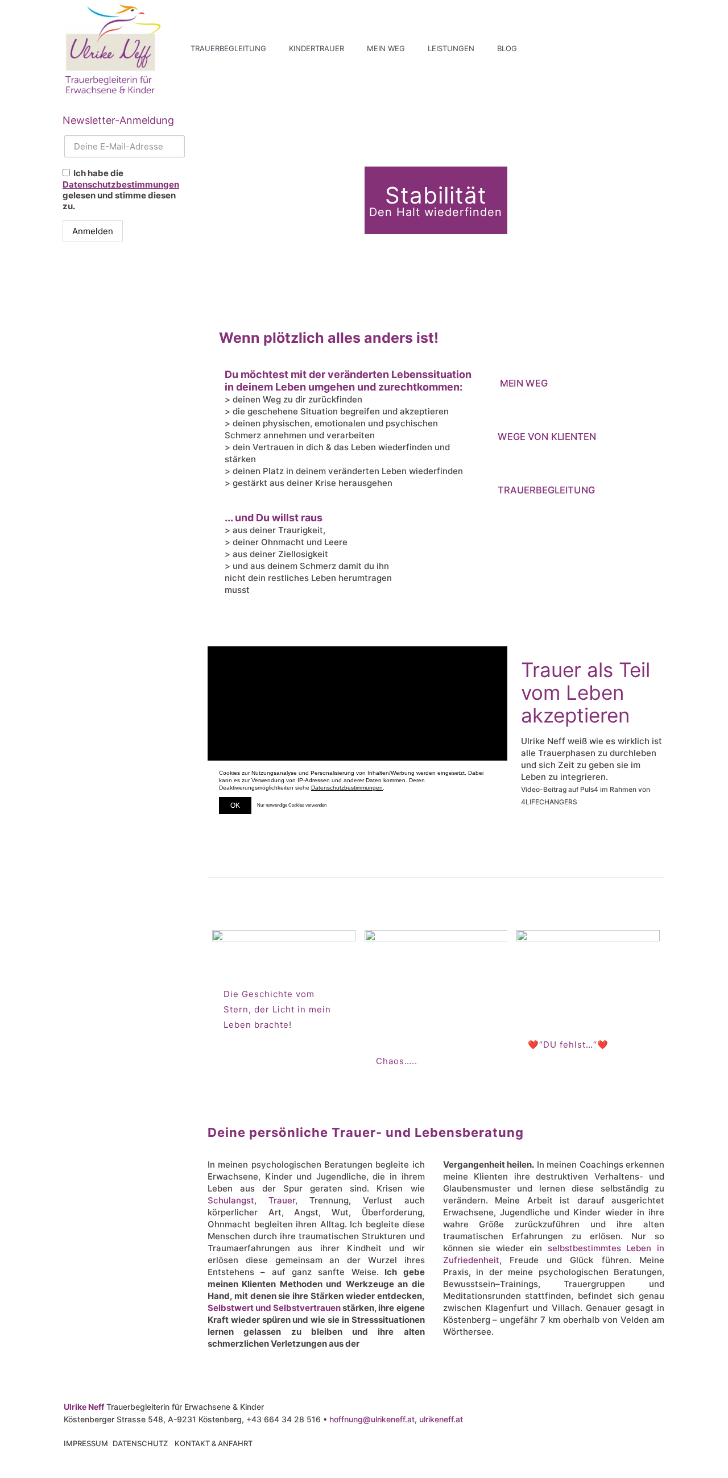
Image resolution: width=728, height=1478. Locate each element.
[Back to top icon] (673, 1455)
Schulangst (231, 1200)
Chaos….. (396, 1061)
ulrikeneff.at (441, 1419)
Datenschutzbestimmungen (121, 184)
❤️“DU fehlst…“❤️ (568, 1044)
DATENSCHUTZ (140, 1443)
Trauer (281, 1200)
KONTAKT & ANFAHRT (214, 1443)
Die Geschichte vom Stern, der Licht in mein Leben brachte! (277, 1009)
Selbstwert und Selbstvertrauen (274, 1307)
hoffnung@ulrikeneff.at (372, 1419)
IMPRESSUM (86, 1443)
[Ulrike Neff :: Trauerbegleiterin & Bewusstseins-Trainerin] (113, 48)
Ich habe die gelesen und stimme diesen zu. (121, 189)
